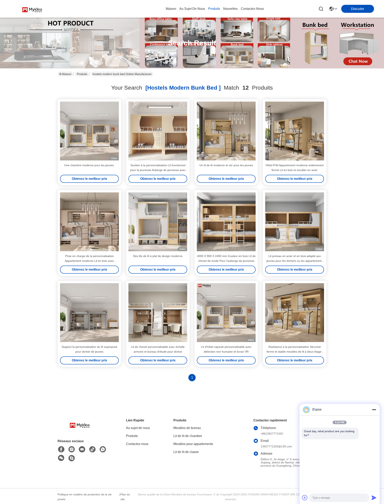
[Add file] (305, 497)
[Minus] (374, 409)
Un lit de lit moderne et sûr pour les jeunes (226, 165)
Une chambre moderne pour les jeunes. (89, 165)
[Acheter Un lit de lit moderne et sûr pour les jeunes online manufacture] (226, 131)
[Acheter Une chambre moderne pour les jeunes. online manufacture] (89, 131)
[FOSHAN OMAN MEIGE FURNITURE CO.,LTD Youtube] (82, 449)
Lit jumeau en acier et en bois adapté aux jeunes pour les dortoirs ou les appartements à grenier (294, 260)
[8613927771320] (102, 449)
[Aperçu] (80, 429)
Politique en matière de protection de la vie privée (85, 497)
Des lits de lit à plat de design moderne (157, 256)
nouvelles (230, 8)
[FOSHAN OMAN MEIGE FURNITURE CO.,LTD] (32, 9)
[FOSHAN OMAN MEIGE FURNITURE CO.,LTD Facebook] (61, 449)
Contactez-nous (137, 444)
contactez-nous (252, 8)
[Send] (374, 497)
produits (214, 8)
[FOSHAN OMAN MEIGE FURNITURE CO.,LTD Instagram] (71, 449)
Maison (171, 8)
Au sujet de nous (138, 428)
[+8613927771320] (71, 458)
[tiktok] (92, 449)
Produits (82, 74)
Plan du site (125, 497)
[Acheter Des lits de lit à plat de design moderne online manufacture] (157, 221)
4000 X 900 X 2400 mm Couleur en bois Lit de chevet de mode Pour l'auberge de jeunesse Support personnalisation (226, 260)
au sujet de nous (192, 8)
